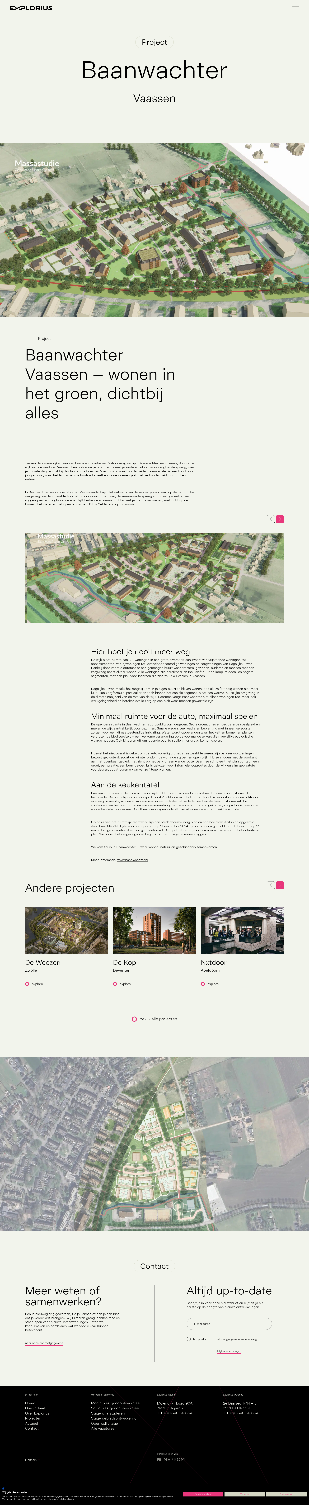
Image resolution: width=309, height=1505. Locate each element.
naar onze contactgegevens (44, 1343)
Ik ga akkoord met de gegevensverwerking (225, 1339)
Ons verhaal (35, 1408)
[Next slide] (280, 885)
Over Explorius (37, 1413)
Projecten (33, 1418)
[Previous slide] (271, 885)
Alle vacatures (102, 1428)
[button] (295, 8)
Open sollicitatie (104, 1423)
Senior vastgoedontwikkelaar (115, 1408)
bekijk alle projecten (158, 1019)
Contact (32, 1428)
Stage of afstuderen (108, 1413)
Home (30, 1403)
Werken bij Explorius (102, 1394)
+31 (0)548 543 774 (176, 1413)
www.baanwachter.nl (132, 859)
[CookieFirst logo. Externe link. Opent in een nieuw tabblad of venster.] (3, 1488)
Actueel (31, 1423)
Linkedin (31, 1460)
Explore (37, 984)
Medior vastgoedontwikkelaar (116, 1403)
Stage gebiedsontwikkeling (114, 1418)
